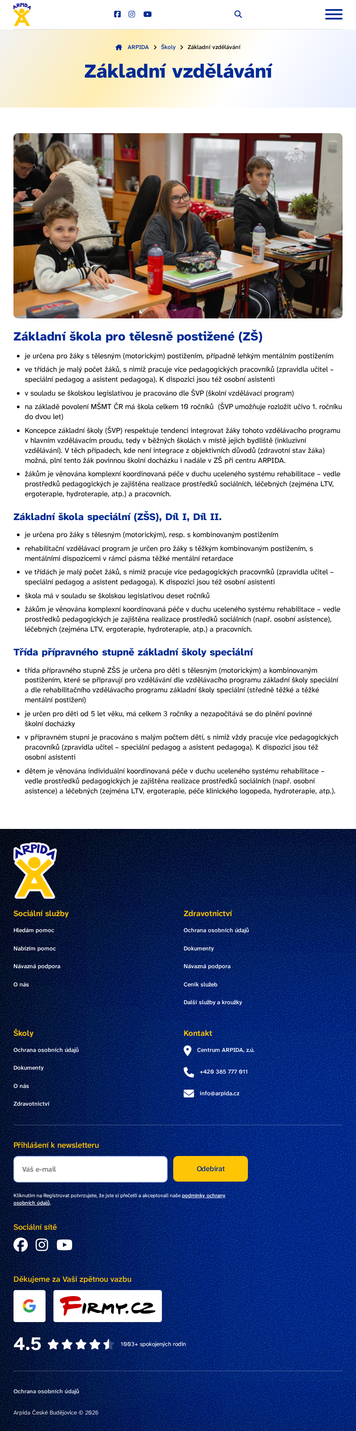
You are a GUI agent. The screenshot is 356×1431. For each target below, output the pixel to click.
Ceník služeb (201, 984)
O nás (21, 984)
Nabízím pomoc (34, 948)
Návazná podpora (36, 966)
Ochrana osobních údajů (216, 930)
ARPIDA (138, 47)
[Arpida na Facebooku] (117, 15)
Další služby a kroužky (213, 1002)
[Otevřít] (334, 14)
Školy (168, 47)
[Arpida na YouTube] (147, 15)
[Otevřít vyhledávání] (238, 14)
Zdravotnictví (31, 1103)
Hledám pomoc (33, 930)
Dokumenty (199, 948)
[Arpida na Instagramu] (132, 15)
